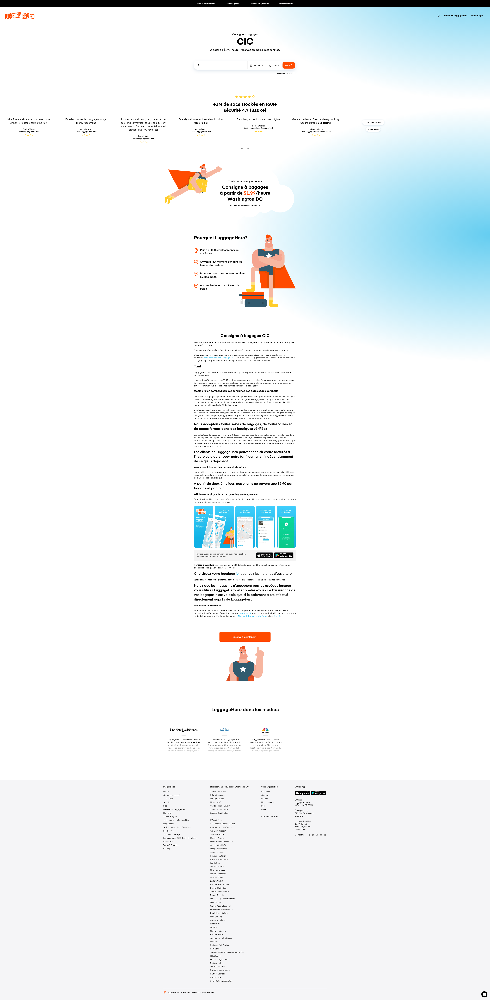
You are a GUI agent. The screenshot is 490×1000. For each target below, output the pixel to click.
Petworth (214, 941)
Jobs (168, 802)
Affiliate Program (170, 816)
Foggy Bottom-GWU (219, 859)
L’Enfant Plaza (216, 820)
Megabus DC (215, 802)
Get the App (477, 15)
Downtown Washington (220, 970)
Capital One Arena (218, 791)
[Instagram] (317, 834)
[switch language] (438, 15)
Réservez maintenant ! (245, 636)
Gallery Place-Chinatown (220, 906)
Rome (263, 809)
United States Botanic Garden (222, 823)
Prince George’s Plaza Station (222, 898)
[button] (484, 994)
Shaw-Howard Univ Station (221, 841)
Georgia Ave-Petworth (219, 891)
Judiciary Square (217, 834)
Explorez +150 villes (269, 816)
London (264, 798)
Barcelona (265, 791)
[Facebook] (309, 834)
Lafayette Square (217, 795)
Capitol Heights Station (220, 805)
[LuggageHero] (19, 18)
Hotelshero (168, 813)
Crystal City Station (218, 888)
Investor (169, 798)
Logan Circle (215, 977)
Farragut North (216, 934)
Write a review (373, 129)
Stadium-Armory (217, 838)
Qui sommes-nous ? (171, 795)
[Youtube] (320, 834)
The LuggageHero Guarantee (178, 827)
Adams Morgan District (220, 959)
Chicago (264, 795)
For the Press (168, 830)
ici (238, 573)
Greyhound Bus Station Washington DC (227, 952)
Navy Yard (214, 948)
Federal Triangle (217, 895)
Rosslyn (213, 927)
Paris (263, 805)
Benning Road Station (219, 813)
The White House (217, 966)
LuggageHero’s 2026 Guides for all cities (180, 838)
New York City (267, 802)
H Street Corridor (217, 973)
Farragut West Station (219, 884)
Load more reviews (373, 122)
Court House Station (219, 913)
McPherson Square (218, 931)
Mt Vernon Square (217, 870)
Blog (165, 805)
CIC (211, 816)
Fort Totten (215, 863)
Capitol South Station (219, 809)
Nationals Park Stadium (220, 945)
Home (166, 791)
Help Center (168, 823)
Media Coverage (173, 834)
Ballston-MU (215, 923)
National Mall (215, 963)
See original (201, 122)
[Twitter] (313, 834)
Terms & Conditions (171, 845)
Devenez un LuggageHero (174, 809)
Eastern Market (216, 881)
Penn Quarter (215, 902)
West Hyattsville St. (218, 845)
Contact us (299, 834)
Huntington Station (218, 855)
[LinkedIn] (324, 834)
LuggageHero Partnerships (177, 820)
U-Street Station (217, 877)
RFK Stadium (215, 956)
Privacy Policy (169, 841)
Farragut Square (217, 798)
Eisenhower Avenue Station (221, 909)
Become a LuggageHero (455, 15)
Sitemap (166, 848)
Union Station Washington (221, 981)
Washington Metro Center (221, 938)
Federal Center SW (218, 873)
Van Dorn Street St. (218, 830)
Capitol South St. (217, 852)
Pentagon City (216, 916)
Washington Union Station (221, 827)
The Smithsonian (217, 866)
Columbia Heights (217, 920)
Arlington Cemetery (218, 848)
